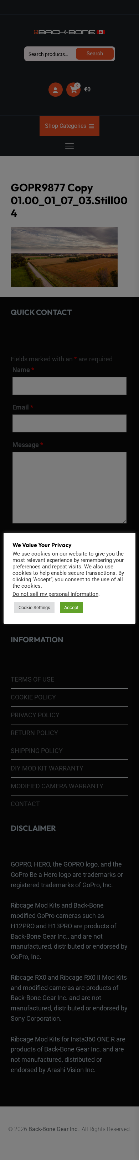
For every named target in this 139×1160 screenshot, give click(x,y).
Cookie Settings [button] (34, 607)
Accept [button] (71, 607)
